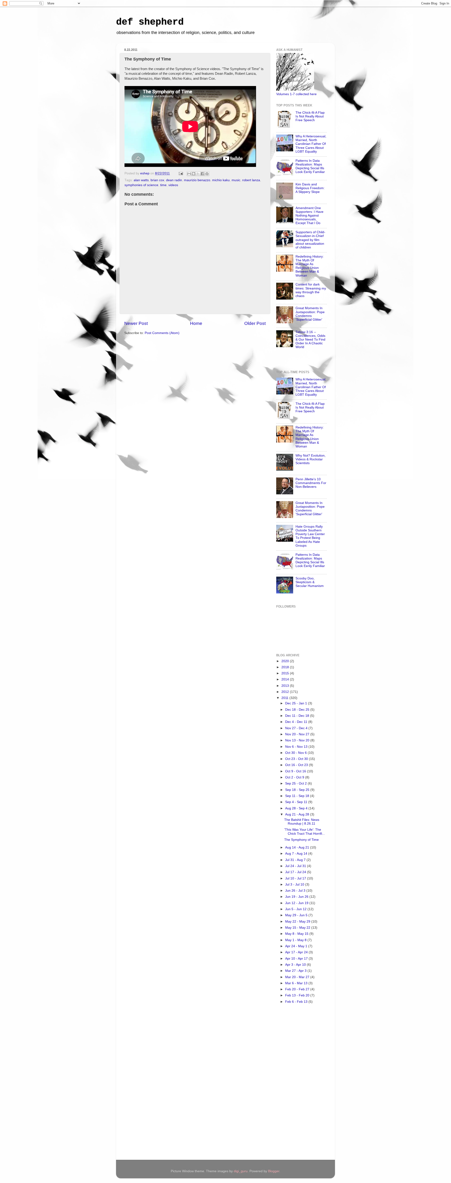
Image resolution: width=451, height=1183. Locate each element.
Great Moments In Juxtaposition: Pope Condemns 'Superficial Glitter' (310, 313)
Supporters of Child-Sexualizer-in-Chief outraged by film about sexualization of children (310, 239)
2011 (285, 698)
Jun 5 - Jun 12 (296, 909)
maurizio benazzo (197, 180)
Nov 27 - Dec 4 (296, 728)
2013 (285, 685)
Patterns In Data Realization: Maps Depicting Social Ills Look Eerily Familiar (310, 166)
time (163, 185)
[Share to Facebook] (202, 173)
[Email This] (189, 173)
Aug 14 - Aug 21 (297, 847)
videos (173, 185)
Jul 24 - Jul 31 (296, 866)
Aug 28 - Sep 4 (296, 808)
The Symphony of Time (301, 839)
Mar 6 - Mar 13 (296, 983)
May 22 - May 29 (298, 921)
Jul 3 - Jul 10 (295, 884)
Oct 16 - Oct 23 (297, 765)
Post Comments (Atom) (162, 333)
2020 (285, 661)
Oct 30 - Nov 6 (296, 753)
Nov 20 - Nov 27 (297, 734)
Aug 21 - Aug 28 (297, 814)
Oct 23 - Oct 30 (297, 759)
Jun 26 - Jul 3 (295, 890)
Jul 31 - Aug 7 (296, 860)
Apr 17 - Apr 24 (297, 952)
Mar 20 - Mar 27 (297, 977)
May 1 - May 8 (296, 940)
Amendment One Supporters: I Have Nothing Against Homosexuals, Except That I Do (309, 215)
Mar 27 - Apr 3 (296, 971)
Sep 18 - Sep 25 (297, 790)
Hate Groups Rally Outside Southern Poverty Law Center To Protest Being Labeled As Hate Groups (310, 536)
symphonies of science (141, 185)
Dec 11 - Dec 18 (297, 715)
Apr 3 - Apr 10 (296, 964)
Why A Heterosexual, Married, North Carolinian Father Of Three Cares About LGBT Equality (310, 144)
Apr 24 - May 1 (296, 946)
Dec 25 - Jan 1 (296, 703)
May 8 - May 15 (297, 933)
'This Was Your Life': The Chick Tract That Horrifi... (304, 831)
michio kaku (221, 180)
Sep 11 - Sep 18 (297, 796)
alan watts (141, 180)
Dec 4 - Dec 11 (296, 722)
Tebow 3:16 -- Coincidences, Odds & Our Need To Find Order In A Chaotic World (310, 339)
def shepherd (150, 22)
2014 (285, 679)
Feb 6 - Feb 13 (296, 1001)
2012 (285, 692)
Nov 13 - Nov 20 (297, 740)
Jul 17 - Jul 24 (296, 872)
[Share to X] (198, 173)
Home (196, 323)
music (236, 180)
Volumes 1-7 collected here (296, 94)
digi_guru (241, 1171)
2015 (285, 673)
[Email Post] (180, 173)
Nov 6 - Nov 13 (296, 746)
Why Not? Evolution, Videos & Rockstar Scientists (310, 459)
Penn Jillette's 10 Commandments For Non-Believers (310, 482)
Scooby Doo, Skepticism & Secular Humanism (309, 582)
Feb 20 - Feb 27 (297, 989)
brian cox (157, 180)
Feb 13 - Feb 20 (297, 995)
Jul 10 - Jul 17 (296, 878)
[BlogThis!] (193, 173)
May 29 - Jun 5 (296, 915)
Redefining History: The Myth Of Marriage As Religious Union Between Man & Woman (309, 266)
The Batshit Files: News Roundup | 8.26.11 (301, 821)
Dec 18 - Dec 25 (297, 709)
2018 (285, 667)
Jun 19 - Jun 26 (297, 896)
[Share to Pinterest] (207, 173)
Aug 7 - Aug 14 (296, 853)
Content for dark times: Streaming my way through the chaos (310, 290)
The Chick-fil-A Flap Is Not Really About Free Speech (310, 116)
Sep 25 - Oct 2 (296, 783)
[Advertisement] (295, 1083)
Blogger (273, 1171)
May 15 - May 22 (298, 927)
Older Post (255, 323)
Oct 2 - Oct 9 (295, 777)
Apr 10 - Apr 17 (297, 958)
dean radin (174, 180)
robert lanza (251, 180)
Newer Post (136, 323)
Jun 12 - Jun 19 (297, 903)
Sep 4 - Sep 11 (296, 802)
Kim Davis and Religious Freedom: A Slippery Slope (310, 188)
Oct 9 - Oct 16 (296, 771)
